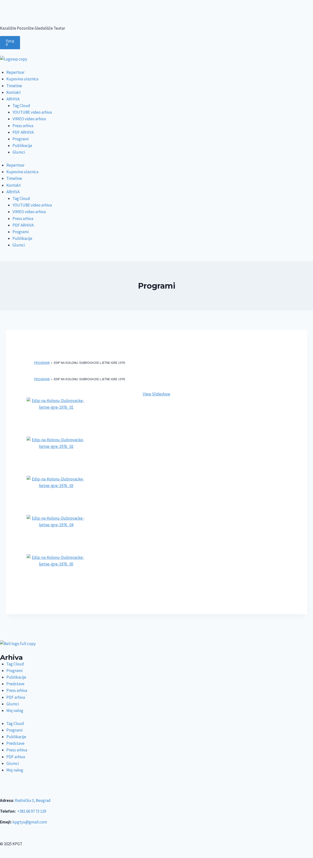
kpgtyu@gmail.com (29, 822)
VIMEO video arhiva (29, 119)
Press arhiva (22, 125)
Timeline (14, 85)
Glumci (18, 152)
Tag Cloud (21, 105)
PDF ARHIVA (23, 132)
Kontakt (13, 92)
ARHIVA (13, 99)
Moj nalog (14, 710)
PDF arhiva (15, 697)
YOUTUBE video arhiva (32, 112)
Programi (20, 139)
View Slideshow (156, 394)
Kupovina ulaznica (22, 79)
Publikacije (22, 145)
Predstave (15, 683)
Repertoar (15, 72)
